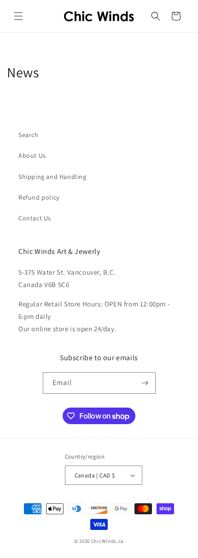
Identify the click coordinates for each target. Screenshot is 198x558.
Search (28, 135)
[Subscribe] (145, 383)
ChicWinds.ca (107, 541)
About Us (32, 155)
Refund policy (38, 197)
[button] (18, 16)
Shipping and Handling (52, 177)
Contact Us (34, 218)
